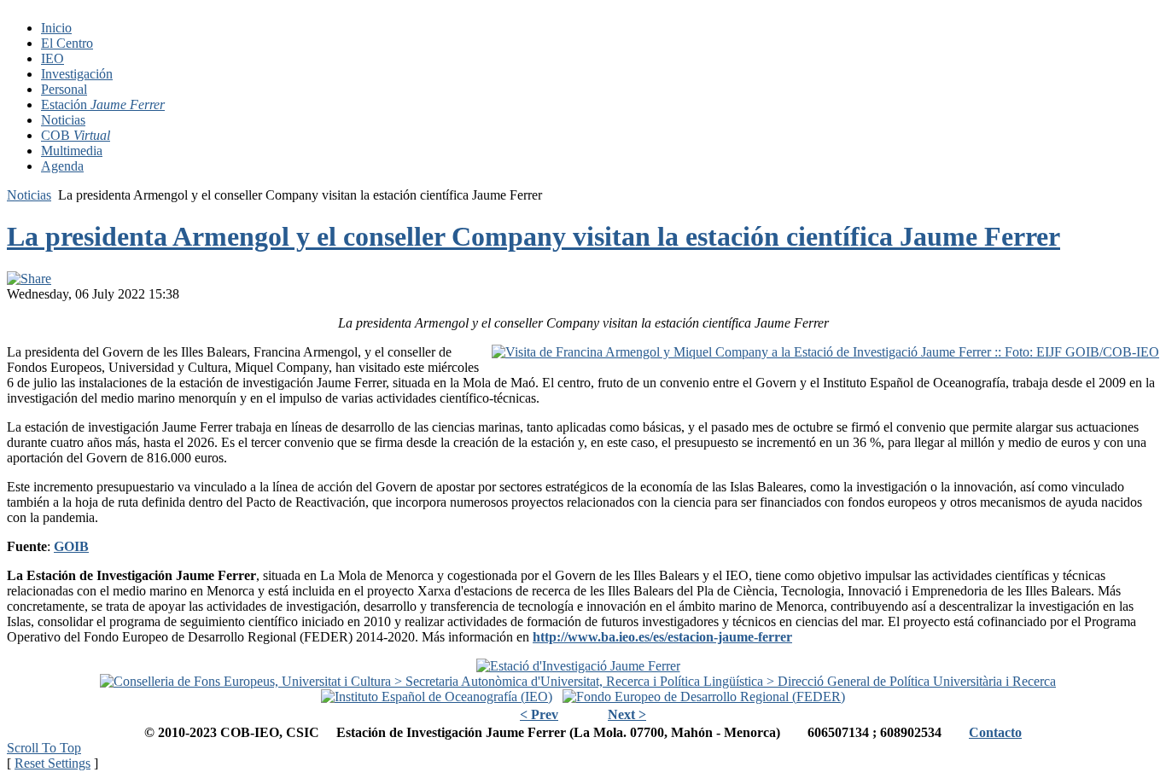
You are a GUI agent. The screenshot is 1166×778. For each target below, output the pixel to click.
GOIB (71, 546)
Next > (627, 714)
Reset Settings (52, 763)
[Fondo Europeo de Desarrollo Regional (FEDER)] (704, 696)
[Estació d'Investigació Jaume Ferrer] (578, 666)
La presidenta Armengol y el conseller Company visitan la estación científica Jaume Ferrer (533, 236)
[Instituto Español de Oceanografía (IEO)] (436, 696)
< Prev (539, 714)
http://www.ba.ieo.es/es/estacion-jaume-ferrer (662, 637)
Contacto (995, 732)
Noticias (29, 195)
